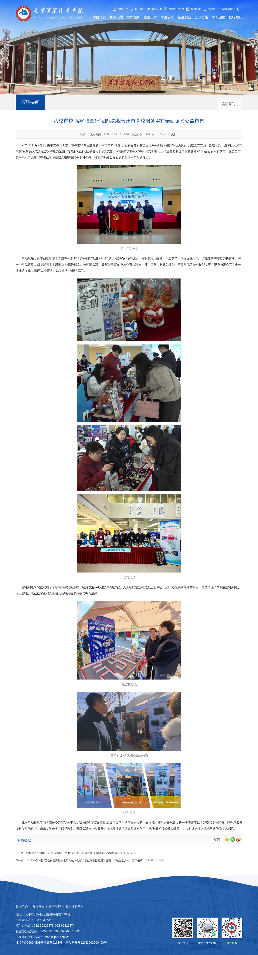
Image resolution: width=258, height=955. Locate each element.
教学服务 (133, 17)
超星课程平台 (75, 906)
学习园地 (218, 17)
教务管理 (156, 9)
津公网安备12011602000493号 (86, 942)
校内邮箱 (196, 9)
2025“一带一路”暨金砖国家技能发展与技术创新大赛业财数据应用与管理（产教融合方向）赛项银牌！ (85, 860)
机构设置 (116, 17)
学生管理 (167, 17)
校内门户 (122, 9)
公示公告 (201, 17)
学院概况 (99, 17)
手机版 (212, 9)
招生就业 (184, 17)
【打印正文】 (25, 840)
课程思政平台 (176, 9)
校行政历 (235, 17)
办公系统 (139, 9)
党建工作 (150, 17)
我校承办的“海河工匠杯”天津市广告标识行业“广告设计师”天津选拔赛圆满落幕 (71, 852)
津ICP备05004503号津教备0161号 (39, 942)
